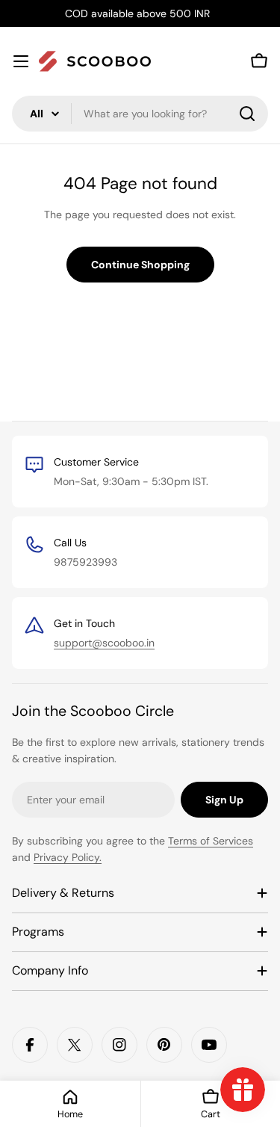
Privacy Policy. (68, 857)
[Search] (247, 114)
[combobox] (140, 114)
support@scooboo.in (104, 642)
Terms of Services (210, 840)
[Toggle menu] (21, 61)
